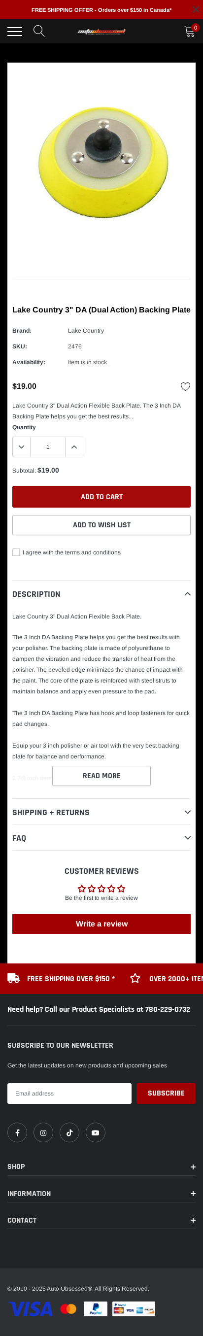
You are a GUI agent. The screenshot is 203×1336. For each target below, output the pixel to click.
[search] (39, 31)
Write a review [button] (102, 924)
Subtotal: (24, 470)
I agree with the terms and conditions (71, 552)
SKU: (19, 346)
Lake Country (86, 330)
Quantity (24, 427)
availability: (28, 362)
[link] (17, 1132)
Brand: (22, 330)
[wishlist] (186, 386)
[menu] (14, 31)
